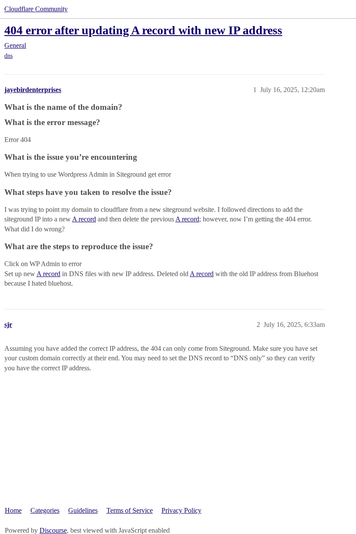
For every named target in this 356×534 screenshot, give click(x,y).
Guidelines (83, 510)
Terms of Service (129, 510)
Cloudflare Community (36, 9)
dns (8, 56)
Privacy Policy (181, 510)
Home (13, 510)
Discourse (53, 530)
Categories (44, 510)
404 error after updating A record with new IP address (143, 30)
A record (84, 219)
